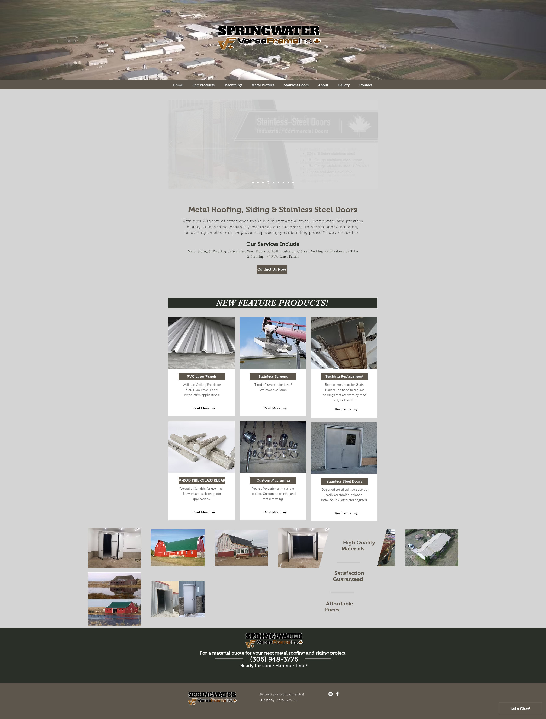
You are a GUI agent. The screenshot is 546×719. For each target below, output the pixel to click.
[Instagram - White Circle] (330, 694)
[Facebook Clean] (337, 694)
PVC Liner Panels (285, 256)
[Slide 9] (253, 182)
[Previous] (171, 144)
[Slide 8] (273, 182)
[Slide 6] (283, 182)
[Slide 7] (288, 182)
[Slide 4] (278, 182)
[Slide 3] (263, 182)
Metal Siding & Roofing (207, 251)
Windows (336, 251)
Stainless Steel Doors (249, 251)
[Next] (375, 144)
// (268, 256)
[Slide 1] (268, 182)
